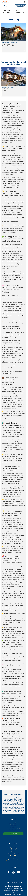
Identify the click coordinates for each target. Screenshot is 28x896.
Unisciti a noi (13, 827)
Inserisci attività (13, 823)
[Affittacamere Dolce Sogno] (14, 32)
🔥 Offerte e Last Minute (13, 860)
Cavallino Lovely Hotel (13, 90)
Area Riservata (13, 833)
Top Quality (13, 848)
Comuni (13, 852)
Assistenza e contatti (13, 829)
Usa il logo (13, 825)
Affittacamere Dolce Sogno (13, 46)
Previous (3, 32)
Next (23, 32)
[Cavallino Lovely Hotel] (14, 77)
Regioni (13, 850)
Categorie (13, 858)
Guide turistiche (13, 856)
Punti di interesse (13, 854)
